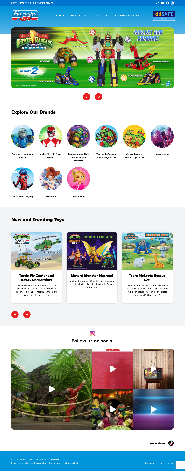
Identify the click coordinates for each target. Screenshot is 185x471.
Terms (161, 462)
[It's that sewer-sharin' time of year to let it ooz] (112, 409)
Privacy (170, 462)
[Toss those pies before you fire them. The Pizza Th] (153, 369)
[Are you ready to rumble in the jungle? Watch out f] (153, 409)
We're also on (158, 443)
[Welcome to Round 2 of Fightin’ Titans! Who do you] (51, 389)
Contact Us (150, 462)
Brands (57, 15)
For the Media (99, 15)
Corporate (76, 15)
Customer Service (126, 15)
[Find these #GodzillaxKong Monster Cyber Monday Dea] (112, 369)
